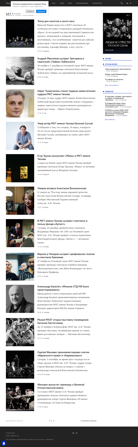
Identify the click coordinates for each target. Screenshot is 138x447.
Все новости (110, 119)
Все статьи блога (111, 85)
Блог (54, 3)
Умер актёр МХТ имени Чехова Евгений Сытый (65, 123)
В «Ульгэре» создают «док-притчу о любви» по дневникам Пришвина (118, 98)
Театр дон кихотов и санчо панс (56, 21)
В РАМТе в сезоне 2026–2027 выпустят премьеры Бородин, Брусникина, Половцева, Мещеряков (117, 112)
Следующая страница (88, 421)
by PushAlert (17, 14)
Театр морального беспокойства (118, 69)
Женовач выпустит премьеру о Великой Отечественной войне (60, 386)
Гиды (62, 3)
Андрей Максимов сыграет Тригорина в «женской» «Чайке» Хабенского (60, 60)
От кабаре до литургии (114, 79)
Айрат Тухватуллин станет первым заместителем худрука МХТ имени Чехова (66, 92)
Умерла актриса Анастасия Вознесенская (61, 188)
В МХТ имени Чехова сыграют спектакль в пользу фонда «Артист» (62, 222)
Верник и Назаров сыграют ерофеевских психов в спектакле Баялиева (65, 255)
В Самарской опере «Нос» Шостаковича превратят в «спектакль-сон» (115, 105)
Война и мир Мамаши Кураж (116, 74)
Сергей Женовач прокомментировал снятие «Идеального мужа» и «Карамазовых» (63, 354)
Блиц (70, 3)
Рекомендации (82, 3)
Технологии (97, 3)
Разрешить (41, 11)
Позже (30, 11)
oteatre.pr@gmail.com (12, 435)
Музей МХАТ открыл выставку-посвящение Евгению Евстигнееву (63, 321)
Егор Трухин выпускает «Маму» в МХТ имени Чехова (63, 157)
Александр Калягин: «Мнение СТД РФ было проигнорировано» (63, 288)
